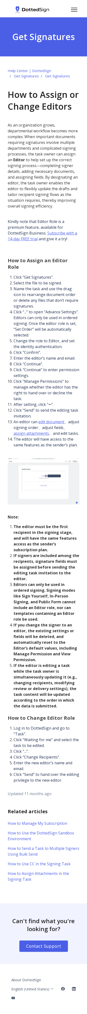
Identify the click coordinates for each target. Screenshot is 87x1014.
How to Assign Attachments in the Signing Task (38, 876)
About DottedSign (26, 979)
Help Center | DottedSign (29, 70)
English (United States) (30, 989)
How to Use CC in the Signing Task (39, 863)
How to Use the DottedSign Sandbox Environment (41, 835)
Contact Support (43, 946)
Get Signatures (26, 76)
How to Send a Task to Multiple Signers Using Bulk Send (43, 851)
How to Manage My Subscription (37, 823)
